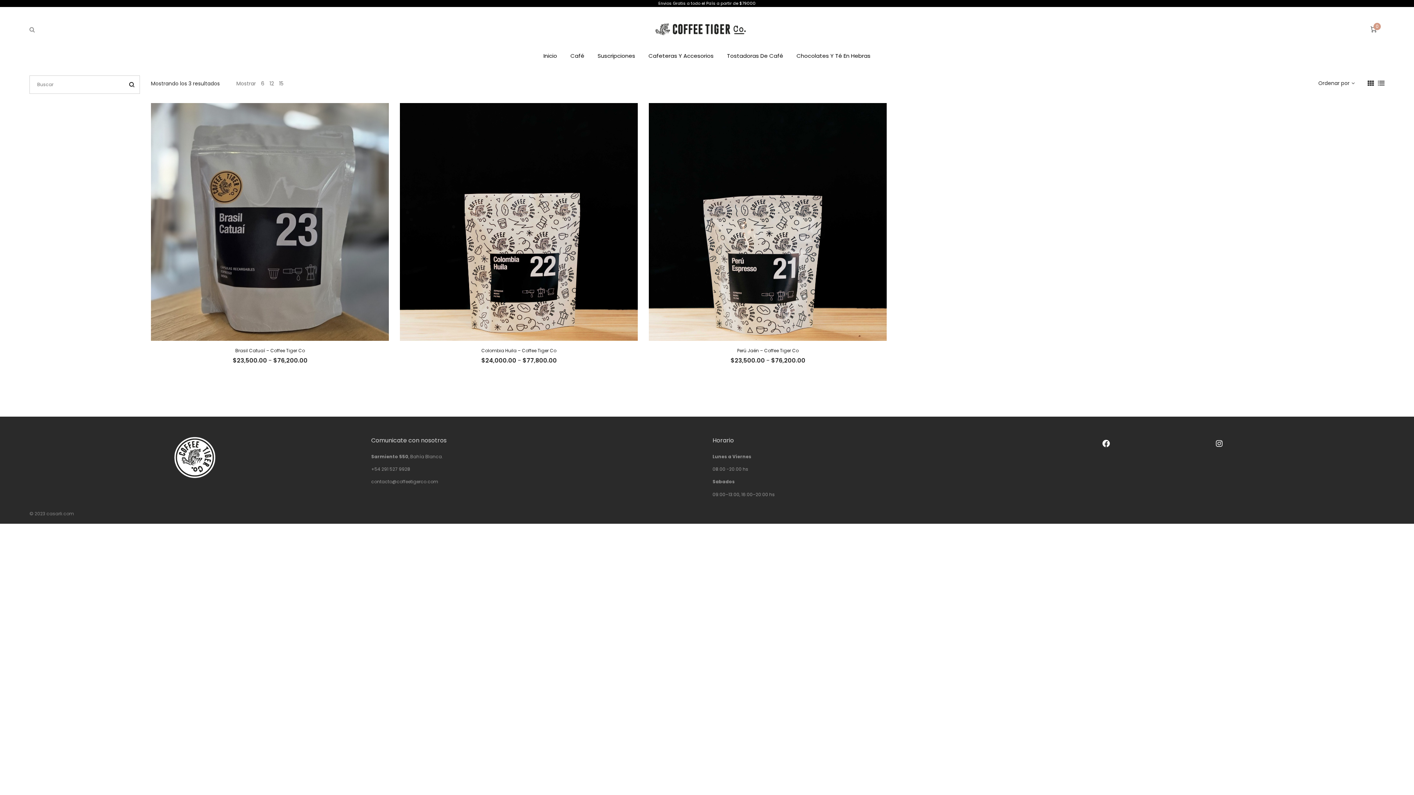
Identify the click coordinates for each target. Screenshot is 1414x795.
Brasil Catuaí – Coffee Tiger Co (270, 350)
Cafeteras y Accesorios (681, 56)
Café (577, 56)
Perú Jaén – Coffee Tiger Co (768, 350)
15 (281, 83)
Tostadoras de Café (755, 56)
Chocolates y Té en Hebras (833, 56)
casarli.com (60, 513)
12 (272, 83)
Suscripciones (616, 56)
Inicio (550, 56)
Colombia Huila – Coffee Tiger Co (518, 350)
